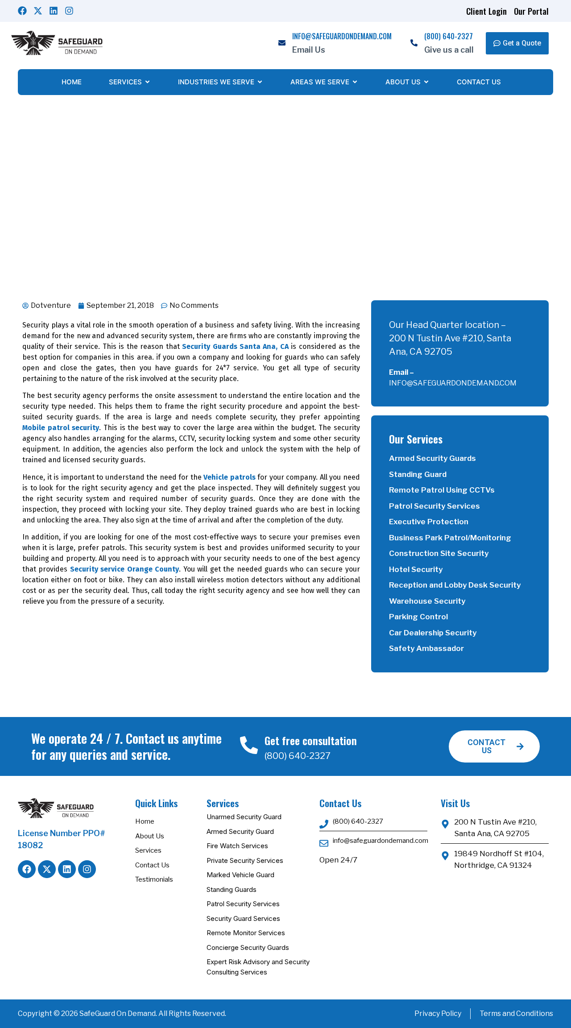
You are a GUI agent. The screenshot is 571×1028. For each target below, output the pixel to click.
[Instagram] (69, 10)
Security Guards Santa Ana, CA (235, 346)
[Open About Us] (426, 82)
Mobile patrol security (60, 427)
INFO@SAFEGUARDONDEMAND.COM (342, 36)
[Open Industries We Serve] (260, 82)
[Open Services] (147, 82)
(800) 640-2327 (448, 36)
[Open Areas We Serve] (355, 82)
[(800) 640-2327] (414, 43)
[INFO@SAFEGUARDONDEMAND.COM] (282, 43)
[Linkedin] (53, 10)
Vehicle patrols (229, 477)
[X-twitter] (37, 10)
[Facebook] (22, 10)
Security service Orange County (124, 569)
